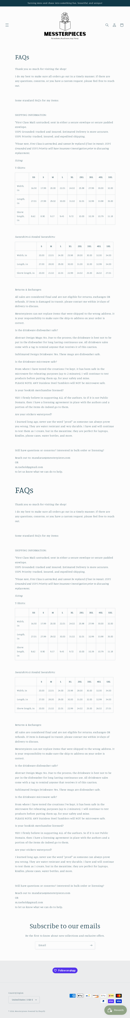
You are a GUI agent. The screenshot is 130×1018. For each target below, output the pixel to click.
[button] (7, 25)
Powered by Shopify (36, 1011)
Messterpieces (21, 1011)
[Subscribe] (91, 945)
